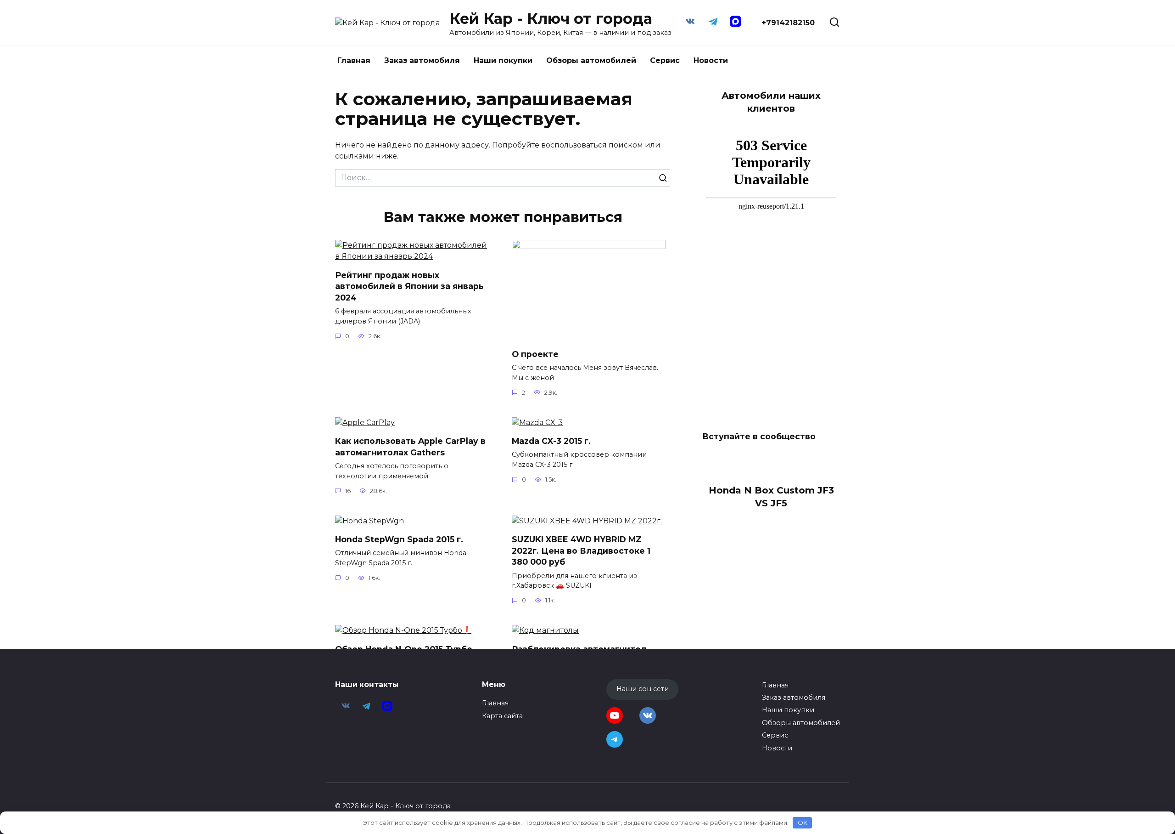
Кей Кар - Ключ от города (550, 19)
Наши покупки (503, 60)
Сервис (665, 60)
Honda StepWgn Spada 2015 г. (399, 539)
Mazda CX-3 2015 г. (551, 441)
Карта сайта (502, 716)
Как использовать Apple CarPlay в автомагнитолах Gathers (410, 446)
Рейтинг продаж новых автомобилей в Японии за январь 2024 (409, 286)
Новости (711, 60)
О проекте (535, 353)
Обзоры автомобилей (591, 60)
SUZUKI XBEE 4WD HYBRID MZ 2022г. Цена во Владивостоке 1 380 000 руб (581, 550)
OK (802, 822)
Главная (353, 60)
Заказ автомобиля (422, 60)
